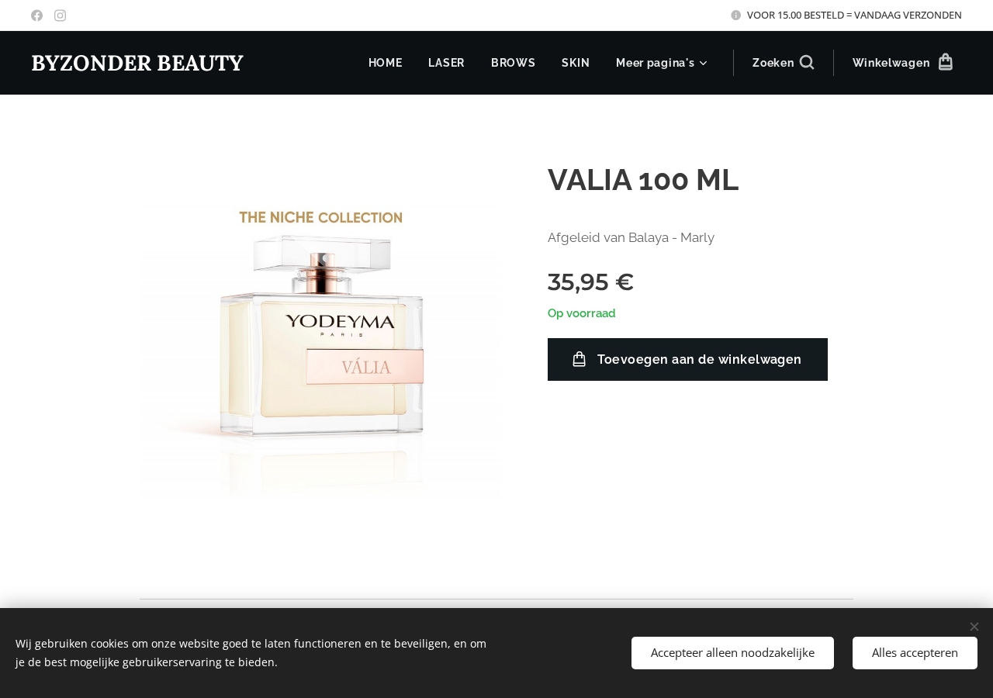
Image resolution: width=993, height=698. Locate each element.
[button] (782, 62)
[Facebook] (37, 15)
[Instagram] (60, 15)
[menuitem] (385, 62)
